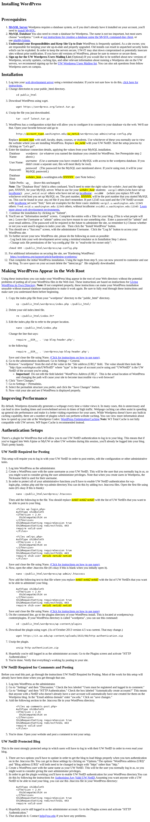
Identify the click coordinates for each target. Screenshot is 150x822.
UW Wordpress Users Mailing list (77, 63)
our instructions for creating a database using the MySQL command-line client (88, 37)
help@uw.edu (48, 815)
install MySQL (26, 30)
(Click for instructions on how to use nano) (75, 357)
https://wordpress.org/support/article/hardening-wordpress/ (43, 256)
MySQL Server (18, 27)
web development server (39, 82)
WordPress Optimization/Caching (80, 419)
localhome (15, 193)
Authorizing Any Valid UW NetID (75, 777)
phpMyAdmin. (22, 40)
